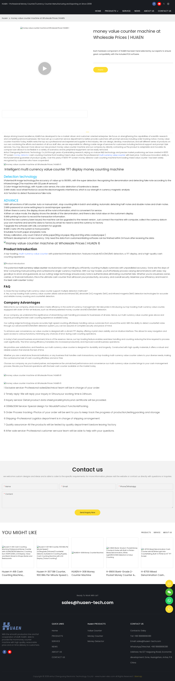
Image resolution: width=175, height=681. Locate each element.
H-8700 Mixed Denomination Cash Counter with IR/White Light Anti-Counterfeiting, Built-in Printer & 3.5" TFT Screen (156, 573)
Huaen (5, 18)
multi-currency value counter (33, 253)
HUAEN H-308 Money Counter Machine (83, 573)
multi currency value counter (112, 155)
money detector (21, 155)
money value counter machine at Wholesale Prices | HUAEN (38, 18)
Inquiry (100, 70)
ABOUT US (167, 532)
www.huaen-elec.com (105, 676)
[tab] (87, 131)
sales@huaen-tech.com (87, 602)
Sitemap (138, 676)
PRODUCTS (146, 532)
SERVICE (157, 532)
